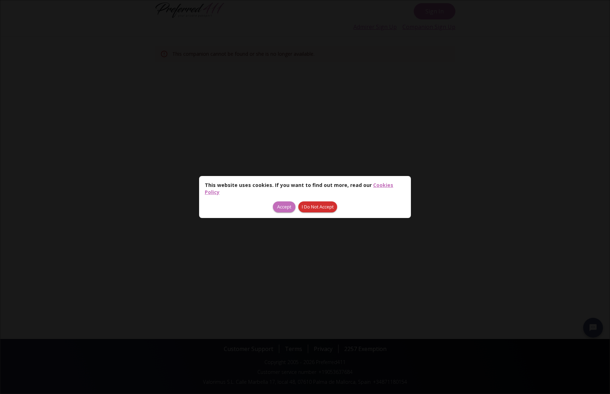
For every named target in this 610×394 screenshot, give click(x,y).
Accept (284, 207)
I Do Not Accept (318, 207)
